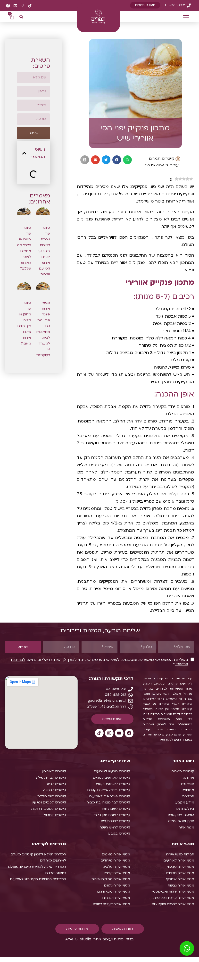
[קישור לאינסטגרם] (22, 6)
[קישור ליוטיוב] (15, 6)
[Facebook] (129, 733)
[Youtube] (119, 733)
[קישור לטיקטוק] (30, 6)
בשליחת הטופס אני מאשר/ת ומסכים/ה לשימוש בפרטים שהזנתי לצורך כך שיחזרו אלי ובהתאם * (99, 662)
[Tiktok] (99, 733)
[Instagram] (109, 733)
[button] (186, 16)
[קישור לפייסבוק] (8, 6)
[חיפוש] (21, 17)
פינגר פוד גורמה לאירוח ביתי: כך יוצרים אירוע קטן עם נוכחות (44, 251)
